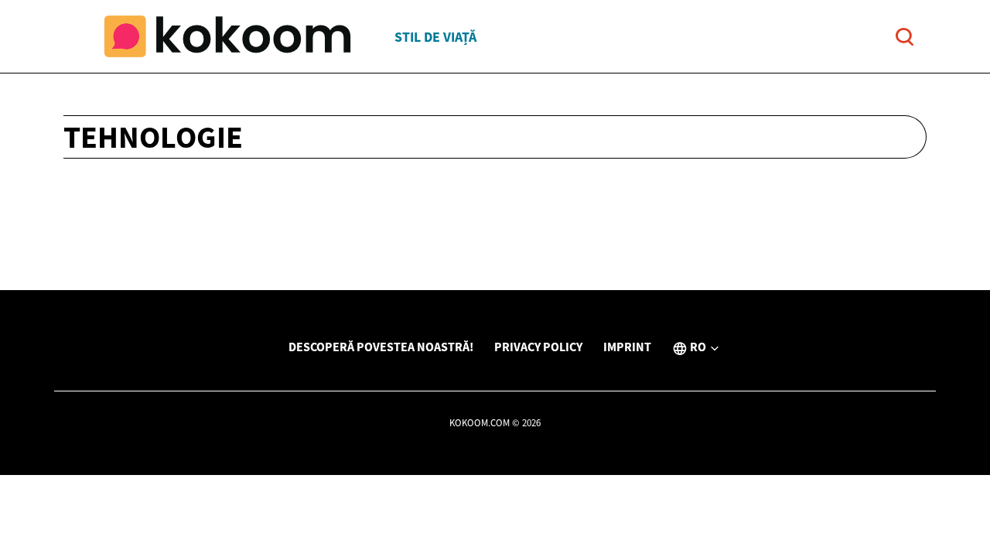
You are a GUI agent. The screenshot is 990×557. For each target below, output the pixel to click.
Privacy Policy (538, 346)
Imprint (627, 346)
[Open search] (904, 37)
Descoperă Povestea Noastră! (380, 346)
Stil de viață (435, 37)
